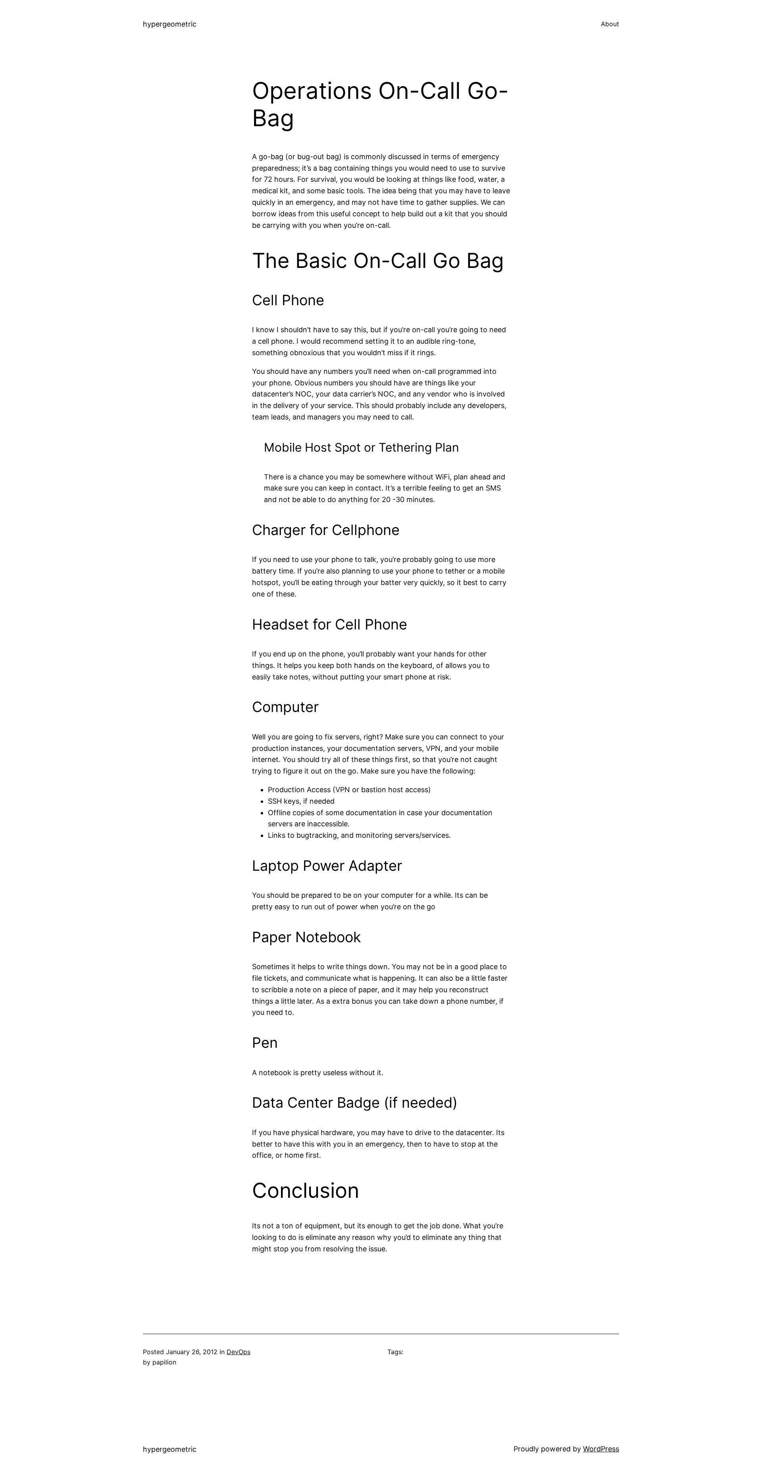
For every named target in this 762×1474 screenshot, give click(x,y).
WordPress (601, 1449)
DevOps (238, 1352)
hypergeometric (169, 24)
